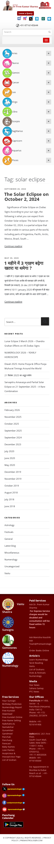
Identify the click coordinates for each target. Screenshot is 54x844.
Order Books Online (39, 650)
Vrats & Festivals (37, 672)
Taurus (30, 62)
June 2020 (9, 458)
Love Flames (8, 750)
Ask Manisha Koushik (40, 637)
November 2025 (12, 416)
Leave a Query (25, 13)
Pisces (30, 160)
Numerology (10, 559)
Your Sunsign (9, 700)
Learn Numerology (38, 659)
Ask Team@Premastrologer (40, 644)
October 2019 (11, 485)
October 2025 (11, 423)
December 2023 (12, 444)
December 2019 (12, 471)
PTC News (34, 691)
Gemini (30, 72)
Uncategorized (11, 566)
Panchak (6, 736)
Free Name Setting (11, 720)
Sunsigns (8, 629)
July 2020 (9, 451)
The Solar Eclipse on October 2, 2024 (26, 196)
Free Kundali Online (12, 717)
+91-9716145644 (29, 25)
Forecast (6, 743)
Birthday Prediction (12, 704)
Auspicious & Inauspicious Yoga (11, 755)
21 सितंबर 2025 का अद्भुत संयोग (18, 375)
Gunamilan (7, 730)
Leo (30, 92)
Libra (30, 111)
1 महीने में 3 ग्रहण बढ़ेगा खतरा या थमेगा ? (23, 265)
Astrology (9, 525)
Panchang (7, 740)
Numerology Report (12, 707)
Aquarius (30, 150)
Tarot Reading (36, 662)
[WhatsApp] (43, 18)
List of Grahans (36, 669)
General (8, 538)
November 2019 (12, 478)
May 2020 (9, 464)
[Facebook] (19, 17)
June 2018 (9, 506)
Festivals (8, 531)
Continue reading (13, 246)
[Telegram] (49, 17)
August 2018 (11, 492)
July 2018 (9, 499)
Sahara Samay (36, 688)
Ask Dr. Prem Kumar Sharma (39, 606)
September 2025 (13, 430)
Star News (34, 685)
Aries (30, 53)
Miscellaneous (11, 552)
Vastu (7, 573)
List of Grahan (9, 759)
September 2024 (13, 437)
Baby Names (8, 746)
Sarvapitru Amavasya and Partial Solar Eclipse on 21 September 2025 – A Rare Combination (24, 387)
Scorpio (30, 121)
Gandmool (7, 733)
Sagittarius (30, 130)
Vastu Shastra (13, 607)
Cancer (30, 82)
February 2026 (12, 409)
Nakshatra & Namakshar (8, 725)
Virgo (30, 101)
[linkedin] (37, 17)
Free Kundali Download (8, 712)
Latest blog (10, 545)
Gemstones (9, 647)
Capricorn (30, 140)
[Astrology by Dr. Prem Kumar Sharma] (27, 4)
